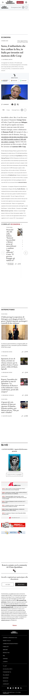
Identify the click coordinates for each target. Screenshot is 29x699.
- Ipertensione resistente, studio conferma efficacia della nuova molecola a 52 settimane (14, 493)
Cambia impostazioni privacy (10, 643)
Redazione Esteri (6, 351)
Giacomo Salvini (6, 416)
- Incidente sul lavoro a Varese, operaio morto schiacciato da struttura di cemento (13, 506)
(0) (27, 372)
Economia (6, 37)
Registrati (21, 584)
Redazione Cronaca (7, 395)
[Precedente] (3, 253)
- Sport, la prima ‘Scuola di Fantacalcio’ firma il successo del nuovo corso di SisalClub (13, 489)
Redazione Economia (10, 264)
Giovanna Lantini (6, 59)
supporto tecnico (5, 620)
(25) (27, 415)
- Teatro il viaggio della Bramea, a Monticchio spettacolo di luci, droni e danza (13, 510)
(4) (20, 263)
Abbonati (20, 2)
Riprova (15, 625)
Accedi (8, 584)
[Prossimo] (26, 253)
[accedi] (26, 2)
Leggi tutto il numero (14, 474)
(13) (27, 351)
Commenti (6, 104)
